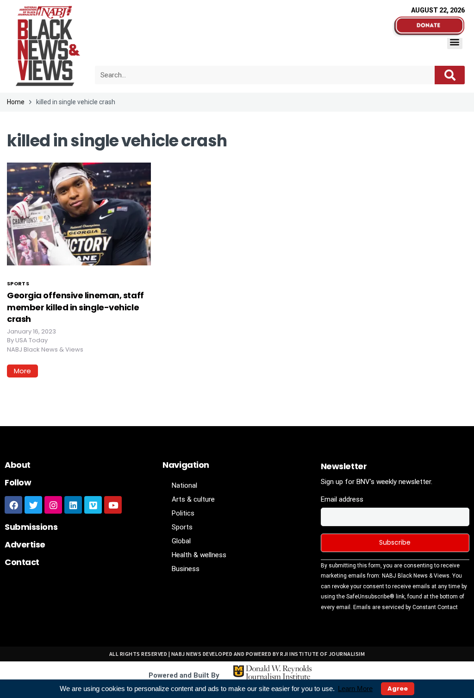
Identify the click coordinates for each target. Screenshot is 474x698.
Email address (342, 499)
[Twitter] (33, 505)
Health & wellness (199, 555)
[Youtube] (113, 505)
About (18, 465)
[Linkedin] (73, 505)
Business (186, 569)
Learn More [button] (355, 688)
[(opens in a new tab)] (79, 213)
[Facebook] (13, 505)
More (22, 371)
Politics (183, 513)
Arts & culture (193, 499)
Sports (18, 283)
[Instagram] (53, 505)
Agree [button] (397, 688)
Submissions (31, 527)
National (184, 485)
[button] (454, 41)
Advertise (25, 544)
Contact (22, 562)
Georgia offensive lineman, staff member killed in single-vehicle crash (75, 306)
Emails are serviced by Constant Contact (405, 607)
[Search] (450, 75)
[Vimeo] (93, 505)
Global (181, 541)
